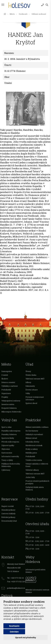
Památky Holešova (9, 434)
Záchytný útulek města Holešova (35, 488)
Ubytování (5, 449)
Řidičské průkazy (8, 517)
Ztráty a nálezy (32, 449)
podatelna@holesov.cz (16, 588)
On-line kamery (32, 431)
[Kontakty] (42, 4)
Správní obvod (31, 403)
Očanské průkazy (8, 510)
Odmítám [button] (14, 631)
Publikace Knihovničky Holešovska (10, 465)
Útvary (28, 371)
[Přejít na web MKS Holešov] (38, 579)
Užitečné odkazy (32, 470)
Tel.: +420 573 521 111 (15, 578)
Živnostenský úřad (9, 521)
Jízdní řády (30, 477)
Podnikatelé (6, 390)
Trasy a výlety (7, 460)
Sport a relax (6, 427)
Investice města (7, 404)
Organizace (6, 393)
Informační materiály (10, 456)
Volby (28, 393)
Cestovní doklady (8, 513)
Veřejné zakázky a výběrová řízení (37, 465)
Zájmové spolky (7, 445)
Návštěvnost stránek (34, 445)
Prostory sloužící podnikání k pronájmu (37, 482)
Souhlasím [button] (14, 626)
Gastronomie (6, 453)
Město (12, 14)
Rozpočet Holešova (9, 408)
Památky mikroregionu (10, 431)
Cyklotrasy (5, 470)
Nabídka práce (31, 453)
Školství (4, 379)
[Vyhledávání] (47, 4)
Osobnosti (23, 14)
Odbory (28, 382)
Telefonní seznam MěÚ (35, 379)
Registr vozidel (7, 506)
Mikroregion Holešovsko (11, 412)
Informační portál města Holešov (35, 570)
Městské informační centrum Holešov (37, 591)
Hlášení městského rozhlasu (37, 427)
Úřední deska (31, 375)
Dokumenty (30, 386)
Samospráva (6, 371)
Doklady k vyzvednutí (34, 434)
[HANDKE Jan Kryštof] (25, 109)
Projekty (4, 397)
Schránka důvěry (32, 442)
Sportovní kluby (7, 438)
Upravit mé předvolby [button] (25, 637)
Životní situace (32, 390)
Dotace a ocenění (8, 382)
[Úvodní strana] (5, 14)
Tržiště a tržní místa (34, 460)
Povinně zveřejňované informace (35, 398)
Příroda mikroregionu (10, 442)
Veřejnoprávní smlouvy (10, 401)
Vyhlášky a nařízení (9, 386)
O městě (4, 375)
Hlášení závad (31, 438)
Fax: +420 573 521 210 (16, 581)
